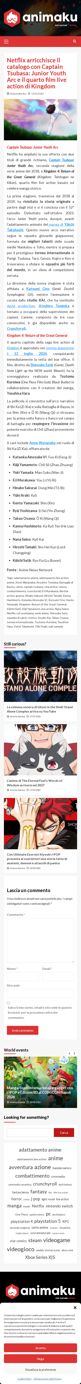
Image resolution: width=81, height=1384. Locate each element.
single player (22, 1233)
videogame (56, 1239)
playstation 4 (22, 1221)
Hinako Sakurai (34, 595)
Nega (40, 1359)
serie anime (42, 613)
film (50, 1192)
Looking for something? (26, 1117)
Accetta (40, 1348)
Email (47, 968)
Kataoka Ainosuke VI (34, 600)
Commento (16, 914)
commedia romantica (19, 1184)
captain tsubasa (33, 586)
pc (48, 1213)
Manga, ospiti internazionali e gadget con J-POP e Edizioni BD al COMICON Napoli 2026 (40, 1092)
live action (47, 609)
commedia (58, 1176)
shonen (54, 1227)
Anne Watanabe (25, 582)
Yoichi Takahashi (24, 626)
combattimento (16, 591)
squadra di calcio (17, 617)
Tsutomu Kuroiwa (45, 622)
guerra (20, 595)
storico (32, 617)
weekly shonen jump (48, 1250)
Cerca (64, 1132)
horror (16, 1199)
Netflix (11, 613)
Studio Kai (44, 617)
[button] (75, 1308)
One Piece (21, 1214)
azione (42, 1166)
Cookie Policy (24, 1378)
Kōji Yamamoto (31, 609)
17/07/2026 (34, 716)
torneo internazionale (20, 622)
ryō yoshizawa (25, 613)
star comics (18, 1241)
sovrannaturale (40, 1233)
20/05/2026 (34, 868)
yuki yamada (55, 626)
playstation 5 (47, 1221)
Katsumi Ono (57, 600)
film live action (61, 1192)
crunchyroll (34, 591)
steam (35, 1240)
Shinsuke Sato (58, 613)
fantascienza (20, 1192)
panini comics (37, 1214)
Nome (12, 968)
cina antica (50, 586)
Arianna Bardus (18, 93)
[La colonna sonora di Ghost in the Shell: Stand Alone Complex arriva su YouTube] (40, 676)
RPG (65, 1222)
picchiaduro (58, 1214)
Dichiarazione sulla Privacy (48, 1378)
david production (21, 306)
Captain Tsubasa (61, 160)
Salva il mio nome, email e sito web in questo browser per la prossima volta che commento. (40, 1012)
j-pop (35, 1198)
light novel (48, 1199)
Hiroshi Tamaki (53, 595)
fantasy (38, 1191)
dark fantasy (65, 1184)
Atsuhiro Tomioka (47, 582)
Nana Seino (62, 609)
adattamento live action (53, 578)
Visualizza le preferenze (40, 1369)
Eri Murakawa (50, 591)
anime (10, 582)
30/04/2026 (34, 1102)
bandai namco (61, 1168)
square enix (58, 1233)
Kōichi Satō (14, 609)
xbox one (67, 1250)
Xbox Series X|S (40, 1257)
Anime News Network (36, 570)
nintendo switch (59, 1206)
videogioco (20, 1248)
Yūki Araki (41, 626)
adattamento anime (26, 578)
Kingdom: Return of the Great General (42, 604)
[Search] (74, 41)
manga (14, 1205)
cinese (63, 586)
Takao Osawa (60, 617)
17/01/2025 (37, 93)
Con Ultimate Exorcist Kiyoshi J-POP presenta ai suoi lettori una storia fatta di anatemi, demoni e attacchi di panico (37, 858)
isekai (26, 1199)
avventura (21, 1167)
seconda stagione (20, 1227)
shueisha (64, 1227)
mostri (26, 1206)
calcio (19, 586)
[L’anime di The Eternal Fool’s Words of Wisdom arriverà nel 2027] (40, 749)
